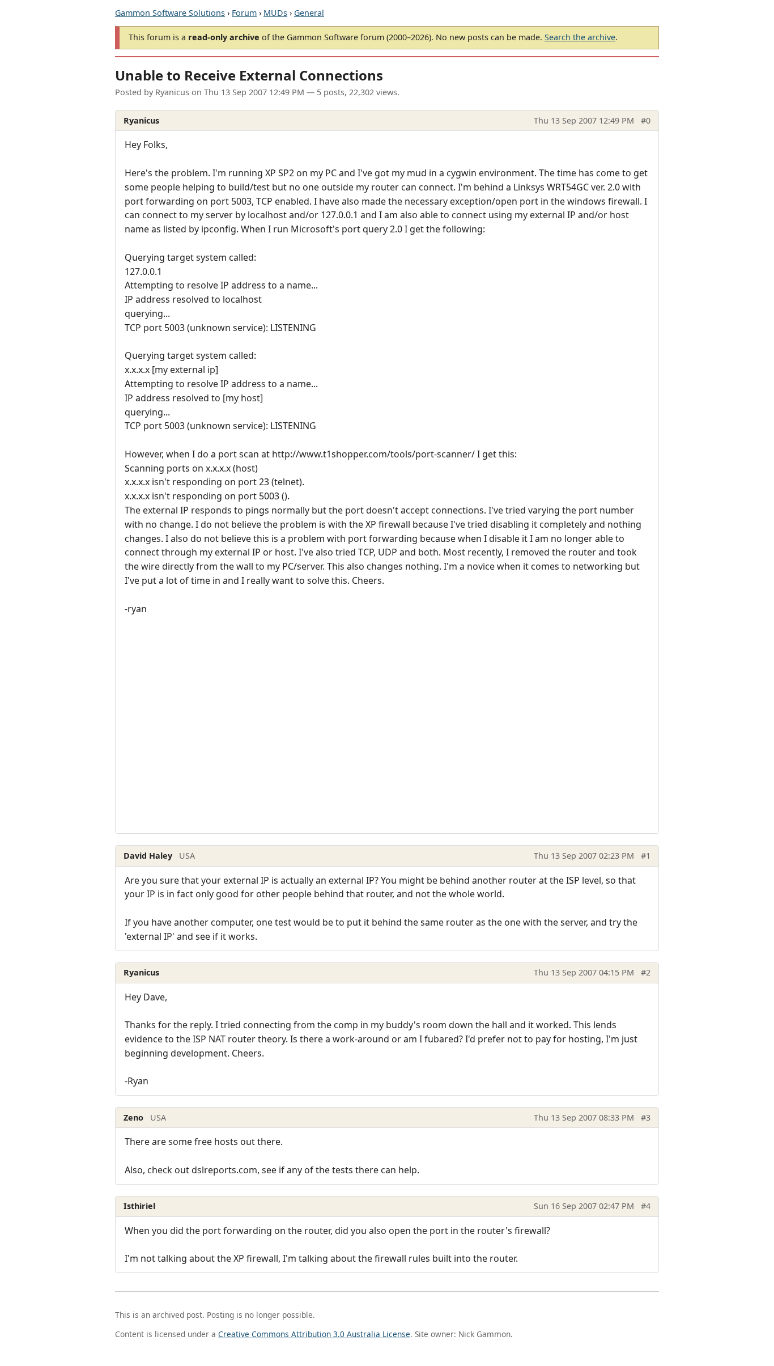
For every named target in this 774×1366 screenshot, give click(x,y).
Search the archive (580, 37)
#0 (645, 120)
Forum (244, 12)
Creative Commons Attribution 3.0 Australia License (314, 1334)
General (309, 12)
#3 (645, 1117)
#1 (645, 855)
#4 (645, 1205)
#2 (645, 972)
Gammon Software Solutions (170, 12)
